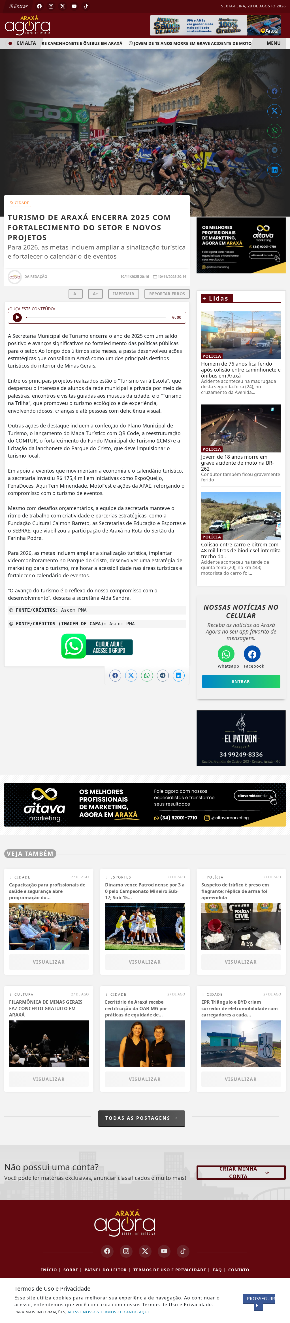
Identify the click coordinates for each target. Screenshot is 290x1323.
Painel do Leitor (106, 1270)
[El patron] (241, 245)
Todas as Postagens (138, 1118)
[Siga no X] (62, 6)
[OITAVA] (145, 805)
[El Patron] (241, 738)
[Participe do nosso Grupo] (96, 647)
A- (75, 293)
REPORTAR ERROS (167, 293)
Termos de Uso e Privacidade (169, 1270)
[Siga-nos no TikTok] (183, 1251)
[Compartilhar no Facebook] (274, 92)
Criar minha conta (238, 1172)
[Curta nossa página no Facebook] (107, 1251)
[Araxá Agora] (42, 25)
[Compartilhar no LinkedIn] (274, 170)
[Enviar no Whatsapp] (274, 131)
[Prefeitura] (215, 25)
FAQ (217, 1270)
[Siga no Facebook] (39, 6)
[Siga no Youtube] (74, 6)
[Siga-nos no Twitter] (145, 1251)
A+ (95, 293)
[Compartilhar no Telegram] (274, 150)
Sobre (70, 1270)
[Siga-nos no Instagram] (126, 1251)
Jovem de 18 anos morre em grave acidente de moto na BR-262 (190, 43)
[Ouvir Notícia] (17, 317)
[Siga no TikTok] (85, 6)
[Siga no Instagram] (51, 6)
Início (49, 1270)
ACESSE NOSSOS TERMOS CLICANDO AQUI (108, 1311)
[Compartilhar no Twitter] (274, 111)
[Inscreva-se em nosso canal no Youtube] (164, 1251)
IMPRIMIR (123, 293)
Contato (238, 1270)
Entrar (20, 6)
